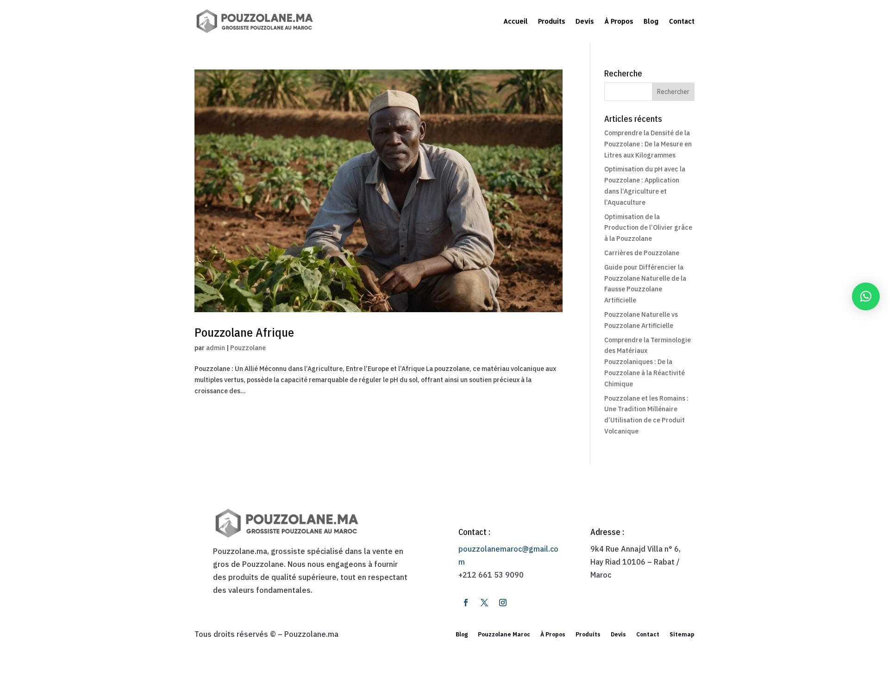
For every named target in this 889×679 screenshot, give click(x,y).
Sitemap (682, 634)
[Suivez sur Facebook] (465, 602)
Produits (551, 21)
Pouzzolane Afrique (244, 332)
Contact (682, 21)
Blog (651, 21)
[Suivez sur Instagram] (502, 602)
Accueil (515, 21)
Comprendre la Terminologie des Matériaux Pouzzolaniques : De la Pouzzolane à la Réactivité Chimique (647, 362)
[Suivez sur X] (484, 602)
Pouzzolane (248, 348)
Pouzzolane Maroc (504, 634)
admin (215, 348)
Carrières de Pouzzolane (641, 253)
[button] (866, 296)
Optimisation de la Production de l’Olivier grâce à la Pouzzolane (648, 228)
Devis (585, 21)
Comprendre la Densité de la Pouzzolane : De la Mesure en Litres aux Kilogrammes (648, 144)
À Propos (618, 21)
